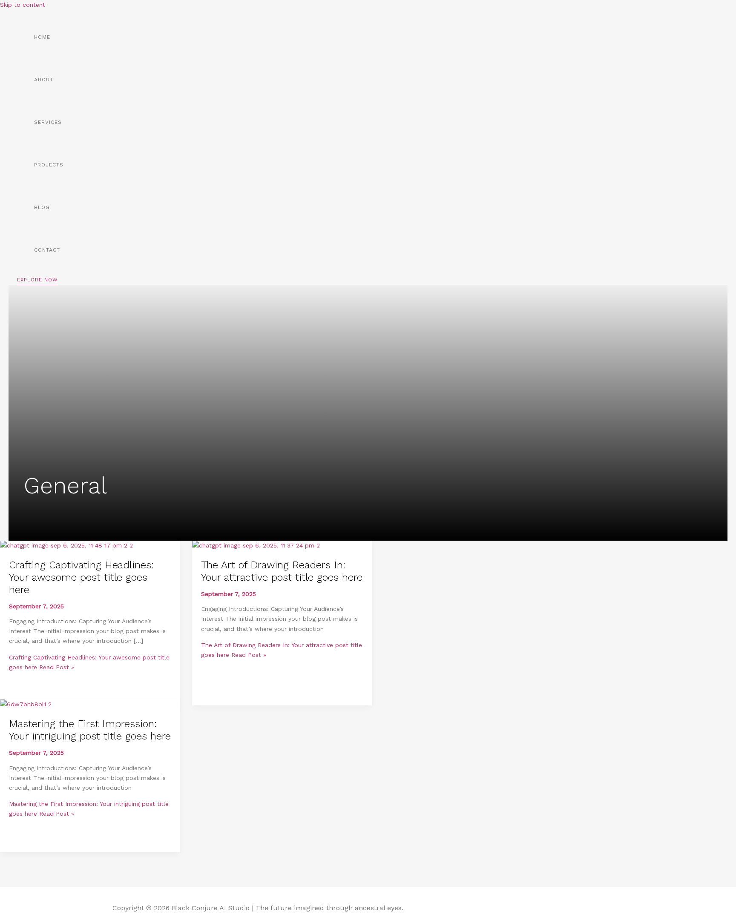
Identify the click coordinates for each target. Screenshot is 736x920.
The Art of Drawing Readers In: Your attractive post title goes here (281, 571)
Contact (47, 250)
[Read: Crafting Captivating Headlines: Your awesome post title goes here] (66, 545)
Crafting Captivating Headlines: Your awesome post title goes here (81, 577)
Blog (42, 207)
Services (48, 122)
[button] (37, 281)
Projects (48, 165)
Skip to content (22, 4)
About (43, 80)
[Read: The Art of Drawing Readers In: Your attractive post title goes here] (256, 545)
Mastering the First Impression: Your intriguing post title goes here (90, 730)
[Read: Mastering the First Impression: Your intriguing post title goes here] (26, 704)
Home (42, 37)
